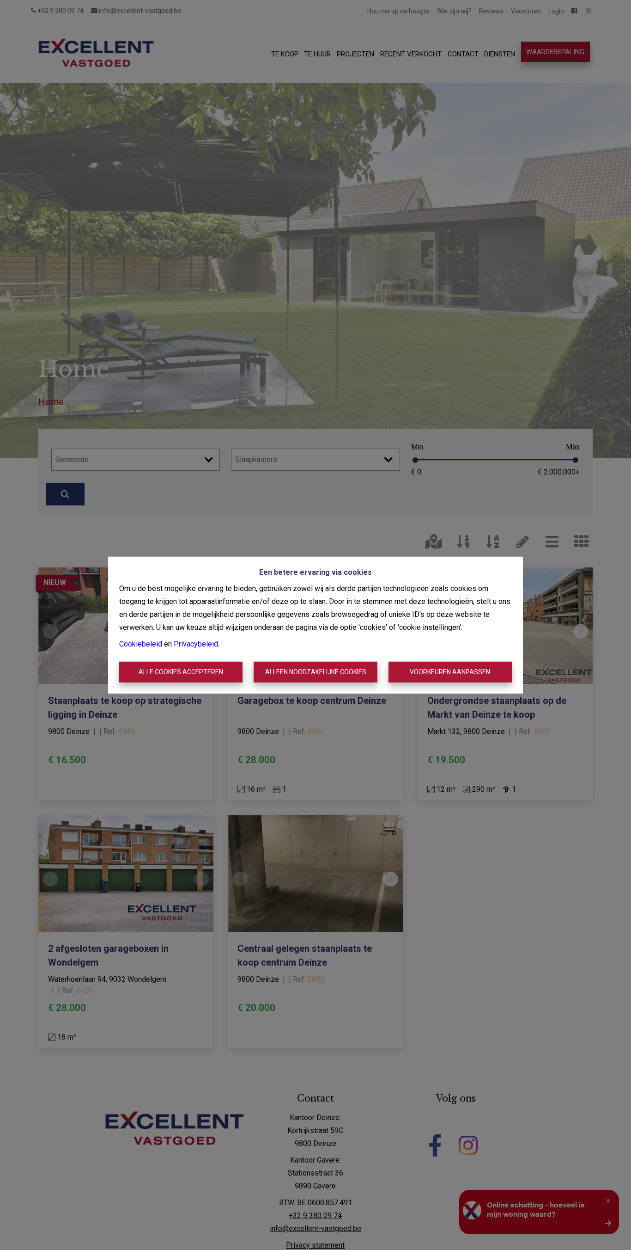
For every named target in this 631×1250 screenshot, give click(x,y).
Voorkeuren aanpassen (450, 672)
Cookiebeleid (140, 643)
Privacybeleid (196, 643)
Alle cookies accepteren (181, 672)
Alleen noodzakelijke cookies (315, 672)
